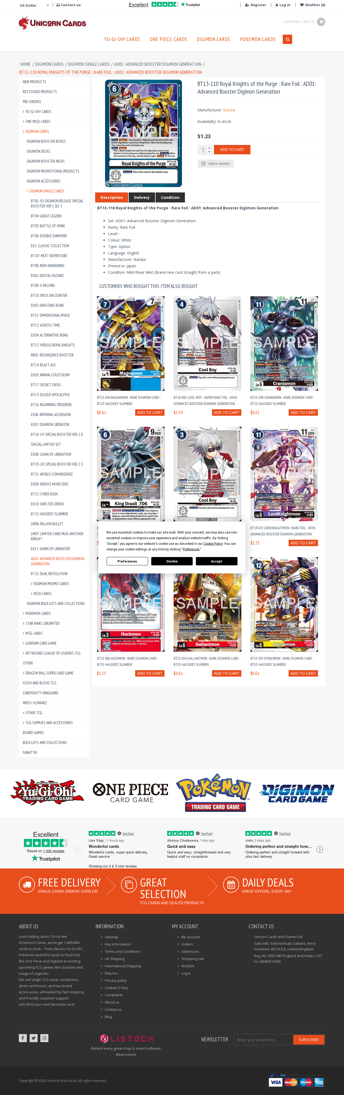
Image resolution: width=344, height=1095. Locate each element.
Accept (216, 561)
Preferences (127, 561)
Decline (172, 561)
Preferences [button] (191, 549)
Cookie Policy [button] (213, 544)
